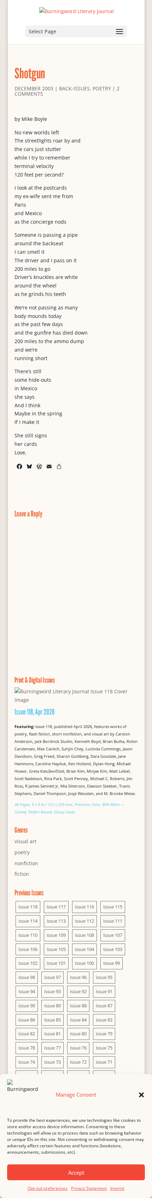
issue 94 (26, 991)
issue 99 (111, 963)
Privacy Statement (89, 1188)
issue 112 (84, 921)
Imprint (117, 1188)
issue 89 (52, 1005)
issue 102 (27, 963)
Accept (76, 1172)
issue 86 (26, 1020)
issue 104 (84, 949)
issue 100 (84, 963)
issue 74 (26, 1062)
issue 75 (104, 1048)
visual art (25, 841)
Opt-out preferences (48, 1188)
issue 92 (78, 991)
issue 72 (78, 1062)
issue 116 (84, 906)
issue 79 (104, 1033)
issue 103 (112, 949)
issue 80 (78, 1033)
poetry (102, 88)
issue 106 (27, 949)
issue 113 (56, 921)
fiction (21, 873)
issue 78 (26, 1048)
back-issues (74, 88)
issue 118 (27, 906)
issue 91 (104, 991)
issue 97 (52, 977)
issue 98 (26, 977)
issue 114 (27, 921)
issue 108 (84, 935)
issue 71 (104, 1062)
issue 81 (52, 1033)
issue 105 (56, 949)
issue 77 (52, 1048)
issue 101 (56, 963)
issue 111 (112, 921)
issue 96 (78, 977)
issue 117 (56, 906)
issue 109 (56, 935)
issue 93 (52, 991)
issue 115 (112, 906)
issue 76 (78, 1048)
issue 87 (104, 1005)
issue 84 (78, 1020)
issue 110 (27, 935)
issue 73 (52, 1062)
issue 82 (26, 1033)
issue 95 (104, 977)
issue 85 (52, 1020)
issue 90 (26, 1005)
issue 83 (104, 1020)
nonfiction (26, 863)
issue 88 (78, 1005)
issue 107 (112, 935)
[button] (141, 1094)
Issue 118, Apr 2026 (34, 711)
